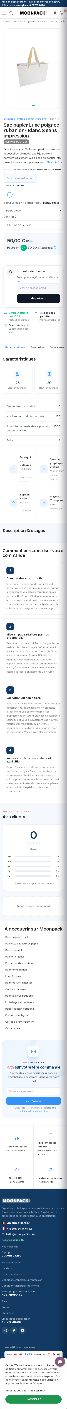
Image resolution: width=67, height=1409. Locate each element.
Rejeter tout (38, 1390)
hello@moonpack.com (20, 1234)
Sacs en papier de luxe (18, 937)
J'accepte (33, 1399)
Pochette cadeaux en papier (22, 943)
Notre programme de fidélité (19, 1291)
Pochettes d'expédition (19, 963)
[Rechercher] (11, 13)
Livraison (7, 1268)
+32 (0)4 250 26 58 (18, 1223)
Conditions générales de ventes (20, 1285)
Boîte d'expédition (16, 969)
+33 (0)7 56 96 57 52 (19, 1228)
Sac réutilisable (14, 950)
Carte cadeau (13, 1028)
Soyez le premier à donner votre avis (25, 118)
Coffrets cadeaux (15, 989)
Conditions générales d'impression (22, 1279)
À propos (7, 1252)
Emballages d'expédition (16, 1318)
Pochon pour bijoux (16, 1015)
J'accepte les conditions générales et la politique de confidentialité (35, 1109)
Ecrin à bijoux (13, 976)
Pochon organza (14, 956)
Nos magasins (10, 1246)
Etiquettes (8, 1313)
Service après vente (13, 1274)
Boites (5, 1307)
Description (37, 347)
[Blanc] (10, 195)
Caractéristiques (15, 347)
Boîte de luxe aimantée (19, 982)
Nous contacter (11, 1262)
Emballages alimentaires (19, 1002)
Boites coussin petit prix (19, 1008)
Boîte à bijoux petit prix (19, 995)
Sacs (5, 1301)
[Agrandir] (9, 103)
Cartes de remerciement (19, 1021)
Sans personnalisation (20, 178)
